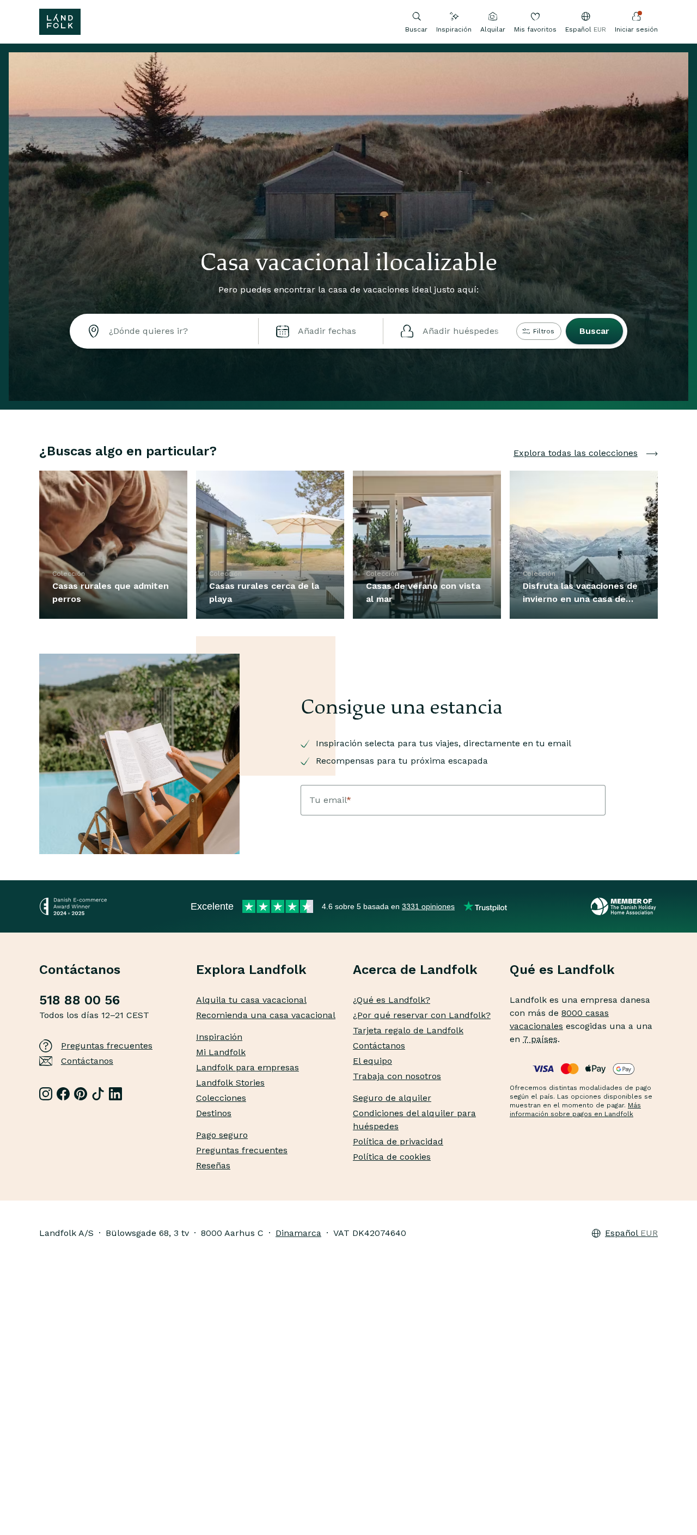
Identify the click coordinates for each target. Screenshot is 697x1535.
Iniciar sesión (636, 29)
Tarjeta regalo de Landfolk (408, 1030)
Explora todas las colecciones (575, 453)
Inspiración (454, 29)
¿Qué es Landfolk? (391, 1000)
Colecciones (221, 1098)
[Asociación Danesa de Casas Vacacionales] (624, 906)
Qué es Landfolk (562, 969)
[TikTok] (98, 1093)
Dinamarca (298, 1233)
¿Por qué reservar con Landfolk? (422, 1015)
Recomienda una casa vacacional (265, 1015)
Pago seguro (222, 1135)
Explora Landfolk (251, 969)
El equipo (372, 1061)
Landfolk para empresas (247, 1067)
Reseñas (213, 1165)
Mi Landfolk (221, 1052)
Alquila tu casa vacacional (251, 1000)
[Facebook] (63, 1093)
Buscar (594, 331)
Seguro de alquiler (392, 1098)
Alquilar (492, 29)
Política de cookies (392, 1157)
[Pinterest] (80, 1093)
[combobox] (164, 331)
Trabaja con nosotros (397, 1076)
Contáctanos (87, 1061)
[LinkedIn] (115, 1093)
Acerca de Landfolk (415, 969)
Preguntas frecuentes (106, 1045)
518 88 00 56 (79, 1000)
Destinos (213, 1113)
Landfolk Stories (230, 1082)
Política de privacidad (398, 1141)
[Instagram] (45, 1093)
